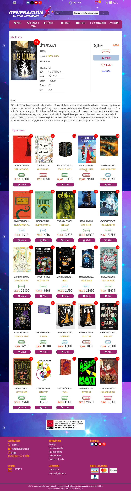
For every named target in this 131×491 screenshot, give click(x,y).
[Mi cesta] (107, 2)
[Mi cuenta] (70, 2)
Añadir (23, 184)
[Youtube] (36, 2)
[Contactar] (15, 2)
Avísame (107, 57)
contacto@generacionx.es (20, 448)
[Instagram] (40, 2)
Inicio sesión (77, 2)
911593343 (15, 444)
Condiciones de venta (56, 459)
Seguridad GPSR (106, 71)
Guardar (108, 65)
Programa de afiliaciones (57, 473)
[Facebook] (28, 2)
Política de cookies (55, 451)
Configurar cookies (55, 455)
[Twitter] (32, 2)
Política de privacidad (56, 448)
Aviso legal (52, 444)
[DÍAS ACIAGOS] (24, 60)
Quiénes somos (54, 469)
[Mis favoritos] (96, 2)
